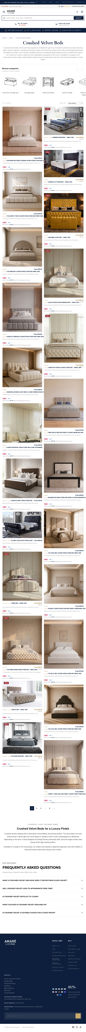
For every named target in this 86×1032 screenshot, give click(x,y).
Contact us (81, 2)
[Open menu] (4, 12)
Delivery (71, 952)
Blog (44, 2)
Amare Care (72, 962)
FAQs (50, 2)
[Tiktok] (80, 1027)
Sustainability (73, 968)
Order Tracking (74, 959)
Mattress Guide (74, 949)
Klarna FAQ (56, 952)
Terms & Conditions (56, 963)
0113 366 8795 (19, 1003)
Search (78, 18)
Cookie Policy (57, 970)
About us (56, 946)
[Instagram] (77, 1027)
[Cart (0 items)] (82, 12)
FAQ (53, 949)
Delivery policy (68, 2)
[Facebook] (73, 1027)
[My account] (77, 12)
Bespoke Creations (56, 959)
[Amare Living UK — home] (11, 12)
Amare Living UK (14, 1027)
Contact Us (72, 965)
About (57, 2)
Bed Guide (72, 946)
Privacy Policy (58, 967)
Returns (71, 955)
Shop (11, 38)
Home (4, 38)
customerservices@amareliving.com (17, 999)
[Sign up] (78, 1016)
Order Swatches (58, 955)
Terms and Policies (28, 1027)
